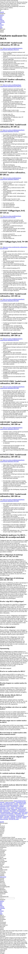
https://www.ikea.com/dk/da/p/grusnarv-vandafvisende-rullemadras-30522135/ (11, 49)
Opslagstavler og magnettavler (7, 815)
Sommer (16, 803)
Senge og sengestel (10, 802)
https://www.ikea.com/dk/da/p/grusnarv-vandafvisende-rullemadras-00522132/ (11, 339)
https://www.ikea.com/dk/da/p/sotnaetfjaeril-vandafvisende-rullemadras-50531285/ (12, 460)
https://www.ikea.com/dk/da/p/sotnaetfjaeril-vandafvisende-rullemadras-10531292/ (12, 130)
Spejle (1, 816)
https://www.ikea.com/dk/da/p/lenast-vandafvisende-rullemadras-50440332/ (10, 178)
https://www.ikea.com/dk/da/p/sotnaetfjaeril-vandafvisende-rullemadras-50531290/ (12, 500)
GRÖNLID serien (23, 812)
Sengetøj (2, 802)
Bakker (24, 817)
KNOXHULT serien (5, 809)
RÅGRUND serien (14, 819)
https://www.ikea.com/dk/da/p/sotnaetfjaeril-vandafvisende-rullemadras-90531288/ (12, 387)
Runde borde (22, 803)
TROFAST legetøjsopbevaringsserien (9, 805)
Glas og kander (10, 808)
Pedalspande (15, 812)
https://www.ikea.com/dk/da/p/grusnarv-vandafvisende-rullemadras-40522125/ (11, 428)
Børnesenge (14, 809)
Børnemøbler (18, 813)
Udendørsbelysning (8, 803)
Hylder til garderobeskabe (7, 813)
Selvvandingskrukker (5, 812)
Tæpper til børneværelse (20, 800)
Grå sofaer (6, 816)
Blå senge (24, 813)
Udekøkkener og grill (20, 808)
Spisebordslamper (21, 810)
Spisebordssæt (14, 806)
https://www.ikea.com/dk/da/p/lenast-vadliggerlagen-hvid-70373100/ (10, 216)
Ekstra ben (18, 817)
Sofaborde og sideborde (16, 816)
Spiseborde (6, 810)
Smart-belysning (20, 815)
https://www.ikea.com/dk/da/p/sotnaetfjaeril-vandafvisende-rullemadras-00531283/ (12, 300)
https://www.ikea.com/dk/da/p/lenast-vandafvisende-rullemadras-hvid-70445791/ (10, 85)
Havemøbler (13, 810)
